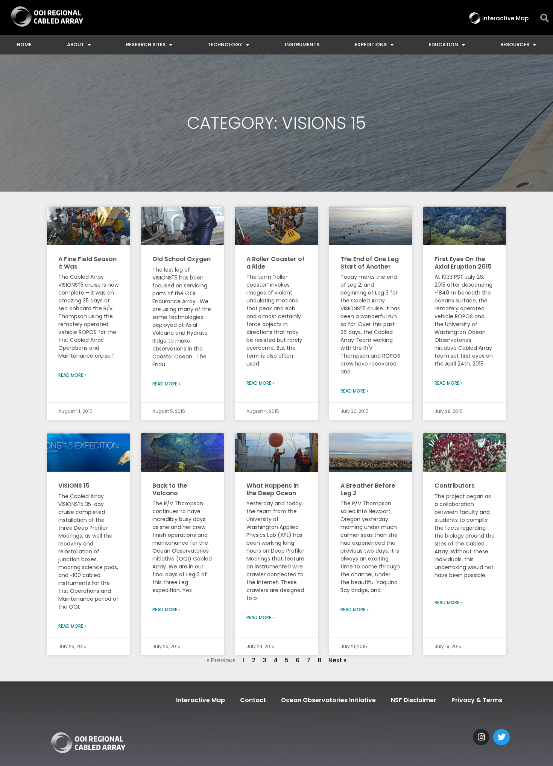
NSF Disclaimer (413, 700)
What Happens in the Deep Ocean (272, 489)
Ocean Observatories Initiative (328, 700)
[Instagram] (481, 737)
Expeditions (371, 44)
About (75, 44)
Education (443, 44)
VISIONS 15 (74, 485)
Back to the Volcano (169, 489)
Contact (253, 700)
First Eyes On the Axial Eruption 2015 (463, 262)
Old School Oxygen (181, 259)
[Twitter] (501, 737)
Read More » (72, 375)
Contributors (454, 485)
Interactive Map (200, 700)
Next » (337, 660)
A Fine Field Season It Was (87, 262)
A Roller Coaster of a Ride (275, 262)
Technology (225, 44)
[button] (544, 18)
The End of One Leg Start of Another (369, 262)
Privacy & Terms (476, 700)
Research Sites (146, 44)
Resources (514, 44)
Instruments (302, 44)
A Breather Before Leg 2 (367, 489)
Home (24, 44)
